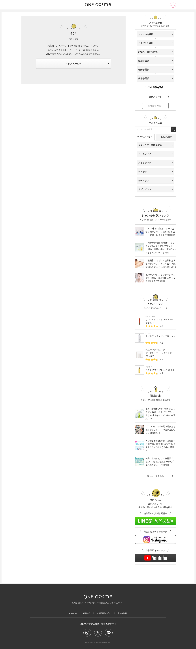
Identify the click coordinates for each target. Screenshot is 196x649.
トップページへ (73, 63)
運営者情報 (122, 613)
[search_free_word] (173, 129)
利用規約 (86, 613)
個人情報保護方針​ (104, 613)
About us (73, 613)
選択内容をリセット (155, 106)
